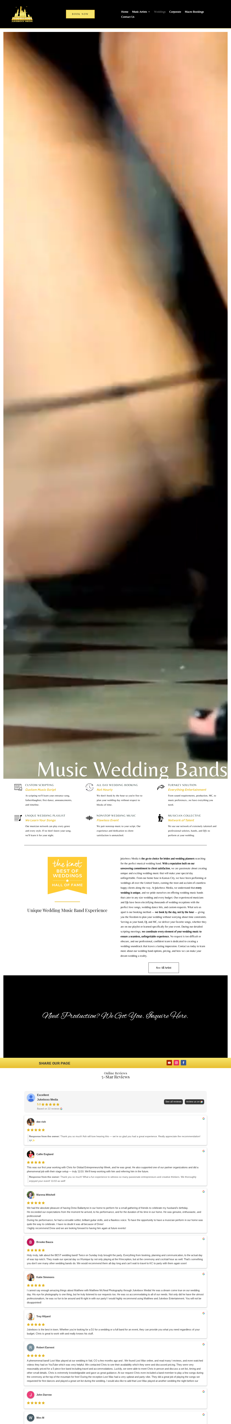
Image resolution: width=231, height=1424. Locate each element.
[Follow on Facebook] (183, 1062)
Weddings (160, 11)
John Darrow (44, 1394)
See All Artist (163, 967)
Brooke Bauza (44, 1242)
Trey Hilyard (43, 1316)
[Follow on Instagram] (176, 1062)
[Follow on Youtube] (169, 1062)
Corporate (175, 11)
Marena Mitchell (45, 1194)
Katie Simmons (45, 1277)
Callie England (44, 1154)
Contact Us (127, 17)
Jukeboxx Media (47, 1099)
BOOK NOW (80, 14)
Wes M (40, 1417)
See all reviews (173, 1101)
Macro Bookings (194, 11)
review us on (193, 1101)
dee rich (41, 1121)
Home (124, 11)
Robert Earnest (45, 1347)
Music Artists (139, 11)
